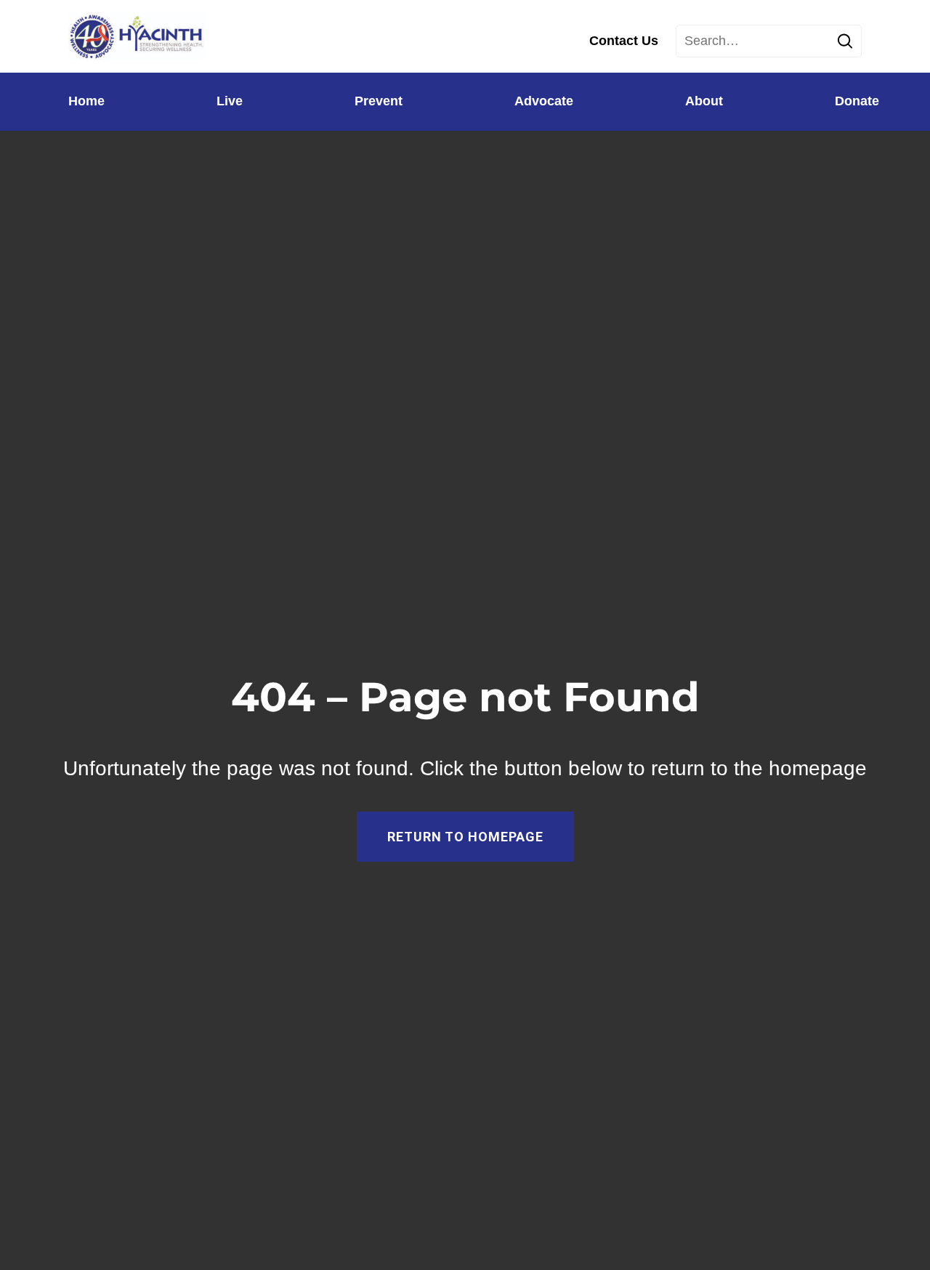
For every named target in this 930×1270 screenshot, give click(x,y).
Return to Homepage (465, 836)
